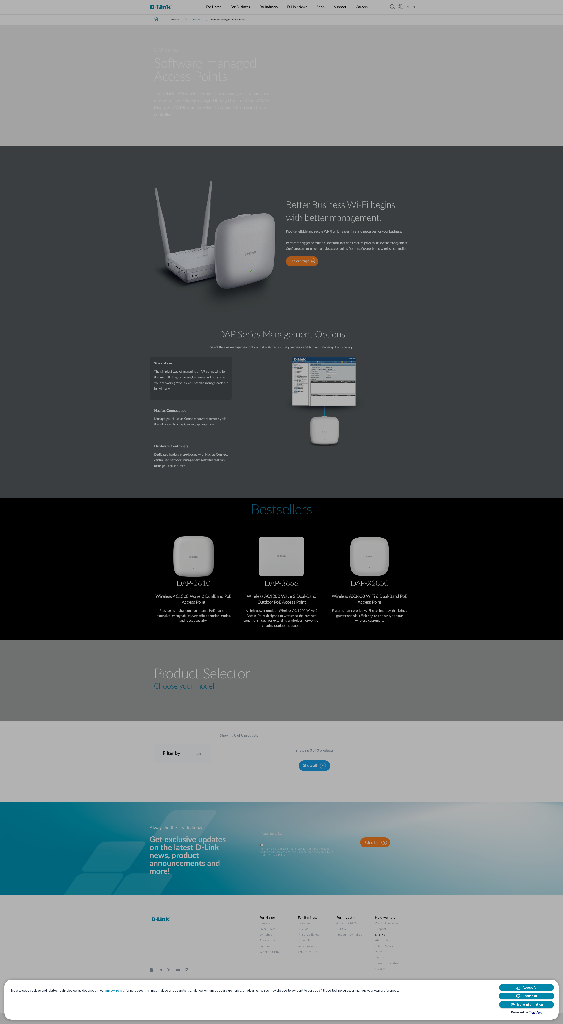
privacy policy (114, 990)
